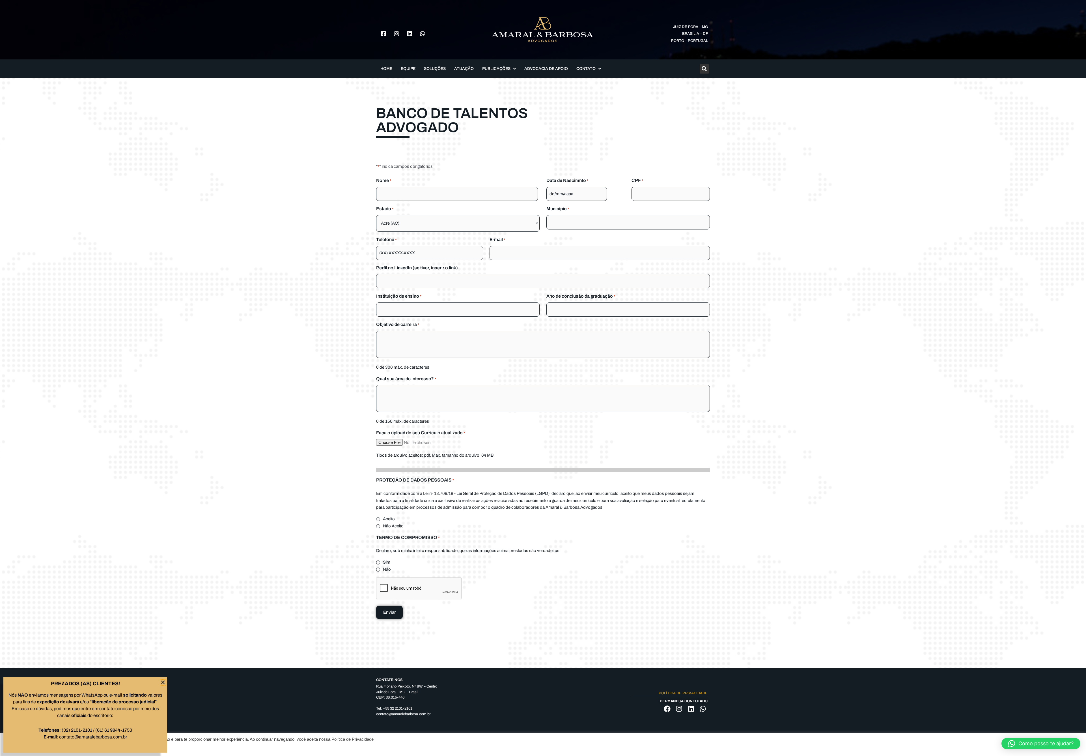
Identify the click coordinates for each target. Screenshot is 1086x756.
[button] (1040, 743)
